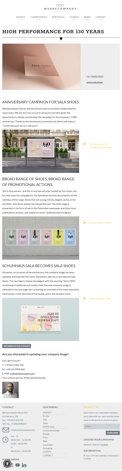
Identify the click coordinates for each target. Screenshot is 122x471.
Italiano (96, 444)
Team (45, 423)
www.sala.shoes (95, 82)
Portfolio (58, 17)
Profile (46, 416)
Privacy (87, 455)
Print (45, 437)
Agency (20, 17)
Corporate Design (51, 430)
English (104, 444)
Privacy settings (99, 455)
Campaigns (48, 444)
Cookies (87, 458)
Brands (46, 434)
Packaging (47, 448)
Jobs (45, 419)
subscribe (112, 432)
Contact (101, 17)
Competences (38, 17)
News (87, 17)
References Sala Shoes (16, 346)
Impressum (113, 455)
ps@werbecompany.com (22, 373)
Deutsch (87, 444)
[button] (7, 463)
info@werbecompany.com (23, 430)
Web (45, 441)
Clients (74, 17)
